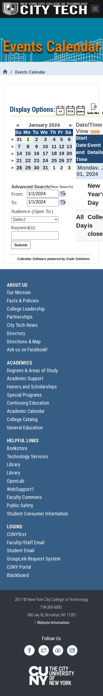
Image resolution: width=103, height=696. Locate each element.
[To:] (63, 202)
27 (69, 160)
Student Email (20, 550)
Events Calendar (30, 72)
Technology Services (27, 456)
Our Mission (19, 292)
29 (28, 167)
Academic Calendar (26, 411)
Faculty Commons (24, 497)
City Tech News (22, 325)
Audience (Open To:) (32, 211)
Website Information (53, 622)
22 (28, 160)
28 (19, 167)
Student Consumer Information (37, 514)
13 (69, 146)
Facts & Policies (23, 300)
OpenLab (15, 481)
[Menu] (95, 9)
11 (54, 146)
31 (19, 139)
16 (36, 153)
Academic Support (25, 378)
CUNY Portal (19, 567)
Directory (16, 333)
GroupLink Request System (33, 559)
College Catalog (22, 419)
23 (36, 160)
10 (45, 146)
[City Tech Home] (5, 72)
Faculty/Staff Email (25, 542)
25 (54, 160)
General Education (25, 427)
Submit (20, 245)
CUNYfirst (16, 534)
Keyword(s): (23, 227)
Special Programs (24, 395)
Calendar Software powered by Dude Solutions (53, 259)
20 (69, 153)
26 (61, 160)
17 (45, 153)
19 (61, 153)
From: (17, 194)
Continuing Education (28, 403)
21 (19, 160)
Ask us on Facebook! (27, 349)
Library (13, 464)
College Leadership (26, 309)
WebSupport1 (20, 489)
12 (61, 146)
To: (14, 202)
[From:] (63, 193)
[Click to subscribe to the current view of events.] (93, 108)
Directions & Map (24, 341)
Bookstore (17, 448)
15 (28, 153)
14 (19, 153)
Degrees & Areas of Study (32, 370)
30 (36, 167)
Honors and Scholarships (32, 387)
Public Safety (20, 505)
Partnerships (20, 317)
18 (54, 153)
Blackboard (18, 575)
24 (45, 160)
